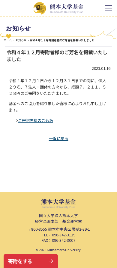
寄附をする (20, 261)
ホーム (8, 40)
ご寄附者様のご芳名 (35, 120)
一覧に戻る (58, 138)
